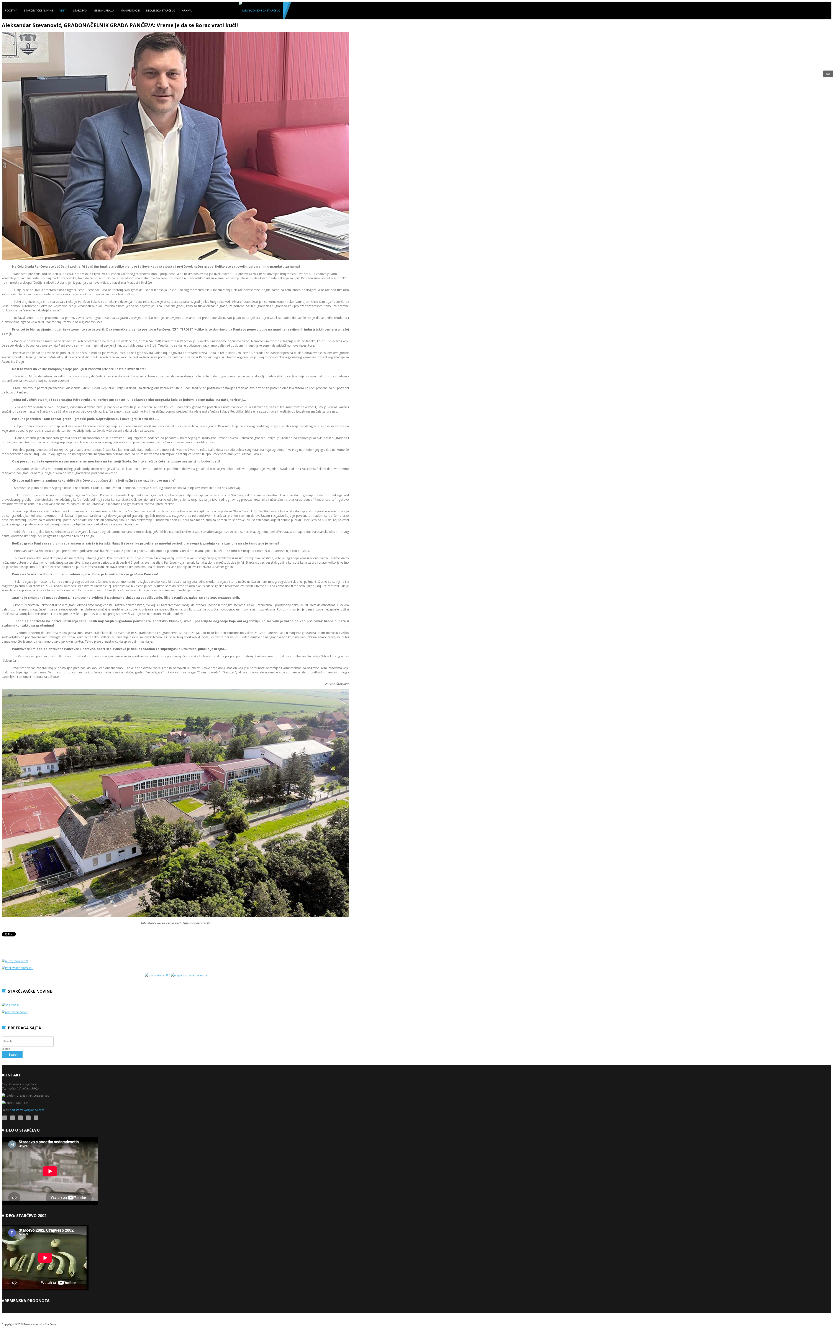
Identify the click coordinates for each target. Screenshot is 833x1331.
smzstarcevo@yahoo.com (27, 1110)
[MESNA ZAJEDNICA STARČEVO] (259, 10)
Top (828, 74)
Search (6, 1049)
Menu (827, 27)
